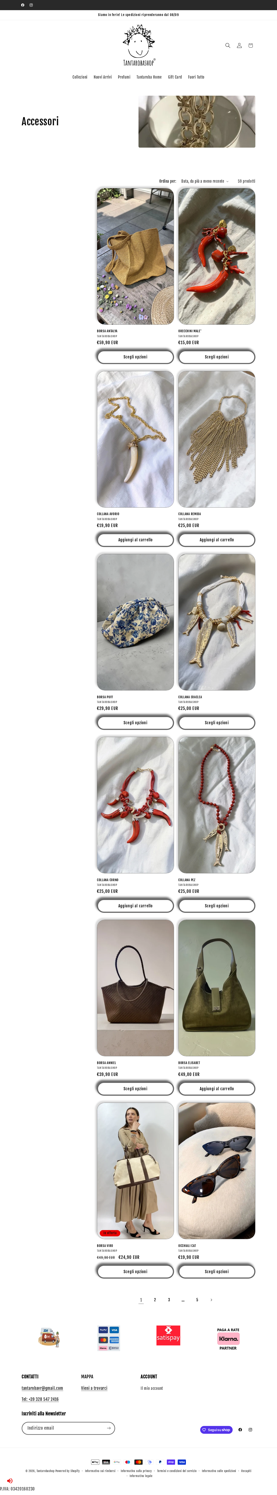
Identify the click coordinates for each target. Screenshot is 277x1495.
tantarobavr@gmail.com (42, 1388)
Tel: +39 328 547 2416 (40, 1399)
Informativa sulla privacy (136, 1471)
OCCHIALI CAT (187, 1246)
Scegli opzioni (135, 357)
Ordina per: (167, 181)
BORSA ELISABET (189, 1063)
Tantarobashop (46, 1471)
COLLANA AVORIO (108, 514)
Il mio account (152, 1388)
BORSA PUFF (105, 697)
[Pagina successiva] (211, 1300)
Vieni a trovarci (94, 1388)
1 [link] (141, 1300)
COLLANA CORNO (108, 880)
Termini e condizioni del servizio (177, 1471)
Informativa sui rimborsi (100, 1471)
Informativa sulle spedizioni (219, 1471)
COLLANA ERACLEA (190, 697)
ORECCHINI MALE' (189, 331)
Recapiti (246, 1471)
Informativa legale (141, 1476)
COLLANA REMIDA (189, 514)
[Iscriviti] (108, 1428)
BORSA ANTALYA (107, 331)
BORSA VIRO (105, 1246)
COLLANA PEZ (186, 880)
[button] (228, 45)
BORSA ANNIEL (106, 1063)
